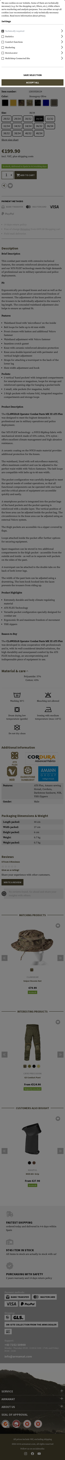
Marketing (10, 47)
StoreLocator (11, 53)
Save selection (32, 75)
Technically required (14, 31)
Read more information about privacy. (28, 15)
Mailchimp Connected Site (17, 58)
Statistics (9, 36)
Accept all (32, 82)
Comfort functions (14, 42)
